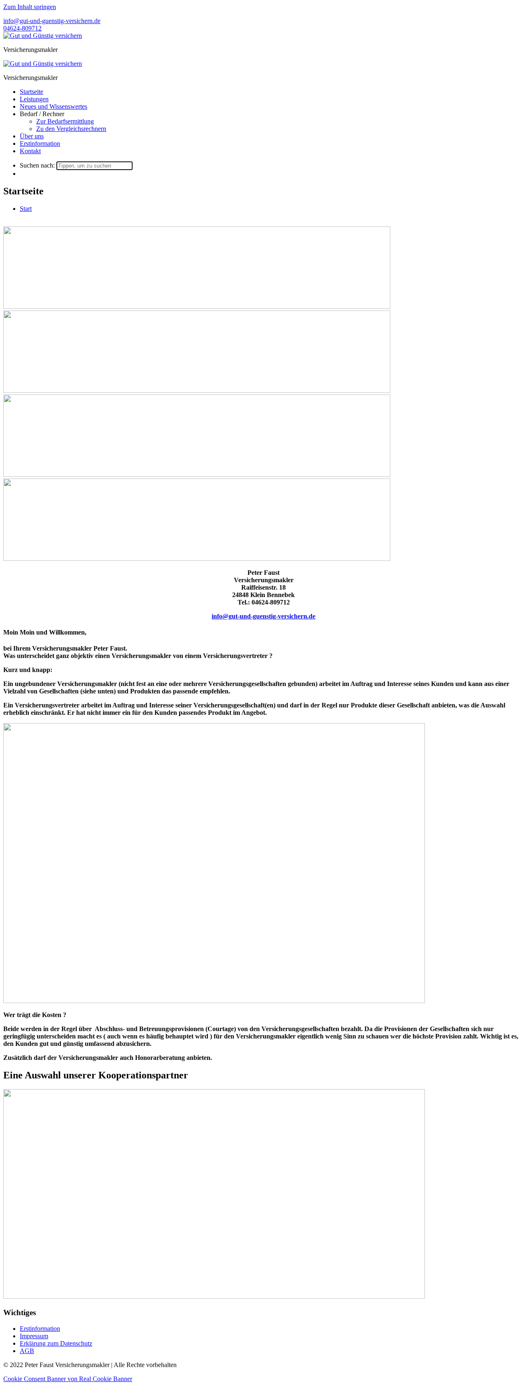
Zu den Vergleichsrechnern (71, 128)
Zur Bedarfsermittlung (65, 121)
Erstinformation (40, 143)
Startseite (31, 91)
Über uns (32, 136)
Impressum (34, 1335)
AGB (27, 1350)
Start (26, 208)
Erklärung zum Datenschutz (56, 1343)
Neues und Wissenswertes (53, 106)
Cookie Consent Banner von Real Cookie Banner (67, 1378)
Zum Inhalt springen (29, 6)
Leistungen (34, 99)
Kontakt (30, 150)
